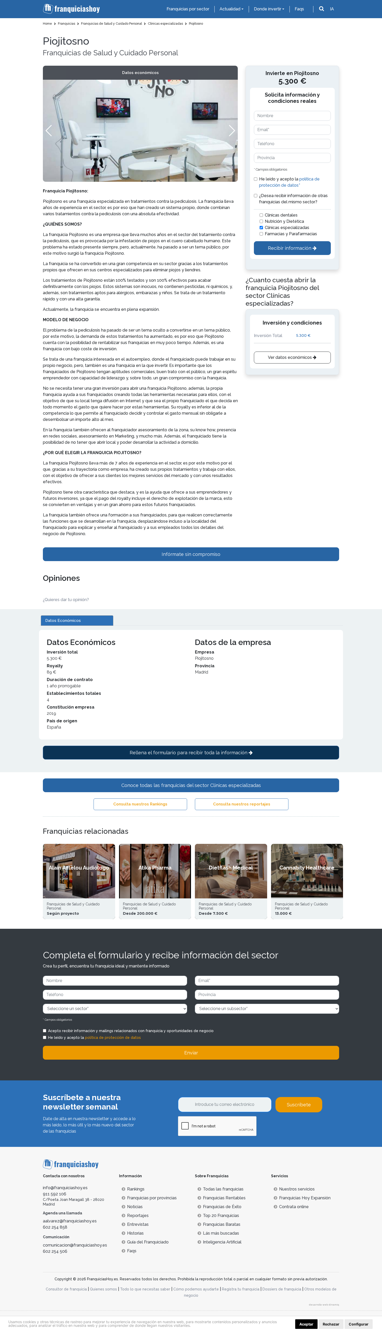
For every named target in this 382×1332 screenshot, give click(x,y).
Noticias (135, 1206)
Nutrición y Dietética (284, 221)
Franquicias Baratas (221, 1224)
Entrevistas (138, 1224)
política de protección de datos (113, 1037)
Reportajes (138, 1215)
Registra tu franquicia (240, 1289)
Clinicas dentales (281, 215)
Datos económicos (140, 72)
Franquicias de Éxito (222, 1206)
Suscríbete (299, 1104)
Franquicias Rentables (224, 1197)
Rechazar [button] (331, 1324)
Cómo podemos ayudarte (196, 1289)
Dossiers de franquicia (281, 1289)
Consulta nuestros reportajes (241, 804)
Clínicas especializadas (287, 227)
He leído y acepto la (289, 182)
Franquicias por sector (188, 8)
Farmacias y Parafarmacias (291, 233)
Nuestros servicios (297, 1189)
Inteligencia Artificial (222, 1242)
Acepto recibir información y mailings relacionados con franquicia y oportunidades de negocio (131, 1031)
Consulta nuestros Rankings (140, 804)
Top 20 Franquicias (221, 1215)
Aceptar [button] (306, 1324)
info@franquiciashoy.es (65, 1187)
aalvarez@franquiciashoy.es (70, 1221)
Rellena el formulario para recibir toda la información (189, 752)
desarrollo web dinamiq (324, 1304)
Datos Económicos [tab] (63, 620)
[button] (231, 130)
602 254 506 (55, 1251)
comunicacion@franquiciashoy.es (75, 1245)
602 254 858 (55, 1227)
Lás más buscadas (221, 1233)
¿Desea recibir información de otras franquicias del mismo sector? (293, 198)
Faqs (299, 8)
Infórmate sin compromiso (191, 554)
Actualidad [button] (230, 8)
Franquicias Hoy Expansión (305, 1197)
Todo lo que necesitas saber (145, 1289)
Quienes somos (103, 1289)
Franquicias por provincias (152, 1197)
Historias (135, 1233)
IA (332, 8)
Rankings (135, 1189)
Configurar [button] (358, 1324)
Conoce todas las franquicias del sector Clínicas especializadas (191, 785)
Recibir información (290, 248)
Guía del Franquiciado (148, 1242)
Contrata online (294, 1206)
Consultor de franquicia (66, 1289)
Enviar (191, 1052)
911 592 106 (54, 1194)
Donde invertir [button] (267, 8)
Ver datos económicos (290, 357)
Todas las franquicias (223, 1189)
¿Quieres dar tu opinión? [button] (66, 599)
